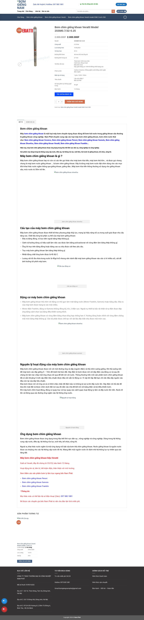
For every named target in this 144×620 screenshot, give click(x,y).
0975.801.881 (65, 582)
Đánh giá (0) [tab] (30, 122)
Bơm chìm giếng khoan (35, 17)
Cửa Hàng (29, 11)
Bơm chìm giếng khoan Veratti (55, 17)
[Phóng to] (20, 64)
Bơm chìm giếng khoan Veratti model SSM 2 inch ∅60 (87, 17)
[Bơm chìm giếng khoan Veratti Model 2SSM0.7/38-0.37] (27, 529)
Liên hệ (37, 11)
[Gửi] (113, 11)
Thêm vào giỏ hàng (75, 102)
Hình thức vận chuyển (99, 582)
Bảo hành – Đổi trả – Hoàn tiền (103, 588)
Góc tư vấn (45, 11)
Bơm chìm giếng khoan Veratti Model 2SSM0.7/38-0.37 (26, 544)
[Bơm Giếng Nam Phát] (23, 4)
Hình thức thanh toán (99, 576)
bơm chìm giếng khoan (33, 134)
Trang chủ (20, 11)
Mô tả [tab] (21, 122)
